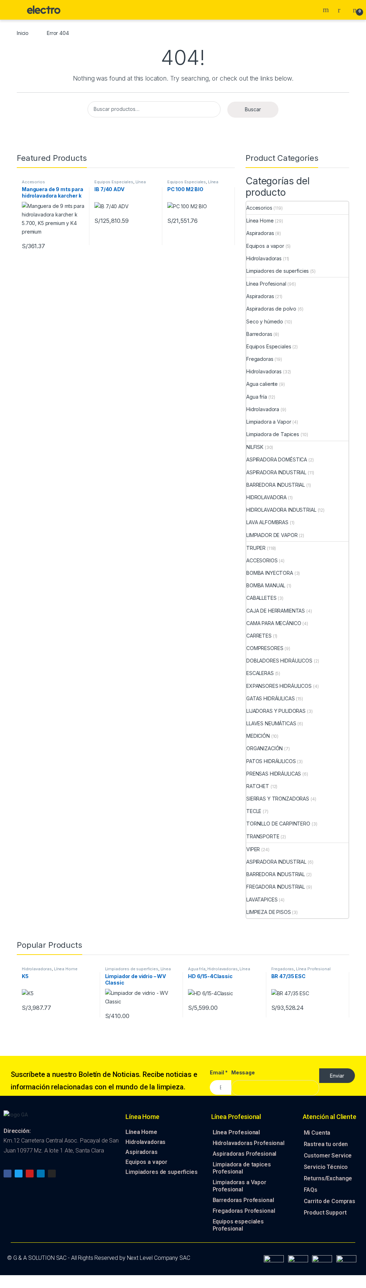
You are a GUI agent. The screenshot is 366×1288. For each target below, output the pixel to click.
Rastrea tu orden (326, 1144)
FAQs (310, 1189)
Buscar (253, 109)
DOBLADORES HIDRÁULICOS (279, 661)
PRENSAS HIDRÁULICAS (273, 774)
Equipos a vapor (265, 246)
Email (218, 1072)
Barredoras (259, 334)
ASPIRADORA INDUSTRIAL (276, 472)
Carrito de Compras (329, 1201)
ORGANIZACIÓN (264, 748)
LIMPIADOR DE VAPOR (271, 535)
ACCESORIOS (262, 560)
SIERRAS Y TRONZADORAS (277, 799)
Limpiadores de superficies (277, 271)
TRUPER (256, 548)
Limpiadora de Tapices (272, 434)
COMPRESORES (264, 648)
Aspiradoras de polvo (271, 309)
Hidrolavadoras (264, 258)
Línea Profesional (266, 284)
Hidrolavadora (262, 409)
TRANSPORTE (263, 836)
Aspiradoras (260, 233)
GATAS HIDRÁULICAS (270, 698)
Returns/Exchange (328, 1178)
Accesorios (33, 181)
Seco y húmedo (264, 321)
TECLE (253, 811)
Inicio (23, 33)
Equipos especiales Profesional (238, 1225)
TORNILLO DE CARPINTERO (278, 824)
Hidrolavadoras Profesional (249, 1143)
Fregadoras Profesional (244, 1210)
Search (327, 10)
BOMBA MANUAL (265, 585)
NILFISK (254, 447)
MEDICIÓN (258, 736)
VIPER (253, 849)
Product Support (325, 1212)
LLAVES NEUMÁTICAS (271, 723)
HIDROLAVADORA (266, 497)
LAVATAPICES (261, 899)
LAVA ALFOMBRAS (267, 522)
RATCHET (257, 786)
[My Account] (342, 9)
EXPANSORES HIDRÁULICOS (279, 686)
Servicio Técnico (326, 1167)
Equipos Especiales (113, 181)
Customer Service (328, 1155)
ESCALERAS (260, 673)
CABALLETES (261, 598)
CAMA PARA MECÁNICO (273, 623)
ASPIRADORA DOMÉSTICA (276, 459)
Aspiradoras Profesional (245, 1153)
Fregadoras (259, 359)
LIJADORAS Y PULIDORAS (276, 711)
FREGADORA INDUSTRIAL (275, 887)
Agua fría (256, 397)
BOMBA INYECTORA (269, 573)
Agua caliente (262, 384)
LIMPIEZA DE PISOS (268, 912)
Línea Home (260, 221)
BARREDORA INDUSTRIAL (275, 485)
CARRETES (259, 636)
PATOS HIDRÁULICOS (271, 761)
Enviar (337, 1076)
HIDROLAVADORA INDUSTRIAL (281, 510)
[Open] (12, 10)
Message (243, 1072)
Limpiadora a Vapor (268, 422)
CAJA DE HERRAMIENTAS (275, 611)
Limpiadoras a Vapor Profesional (239, 1186)
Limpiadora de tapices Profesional (242, 1168)
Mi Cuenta (317, 1132)
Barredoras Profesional (243, 1200)
